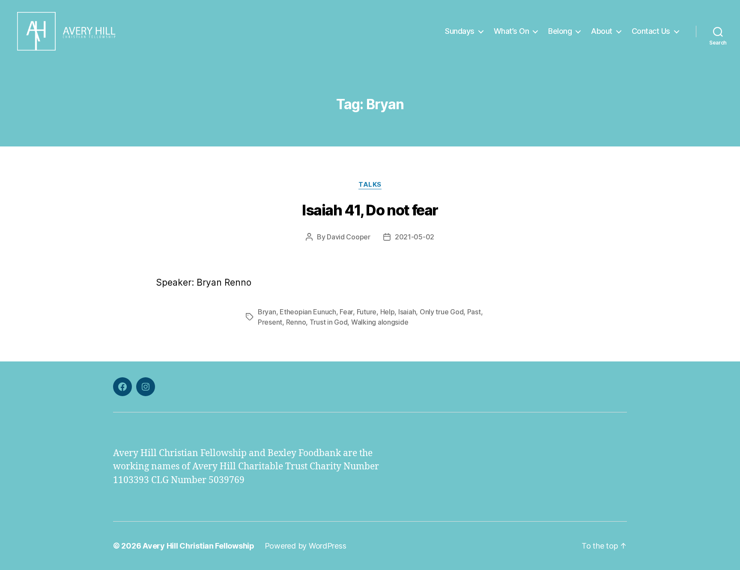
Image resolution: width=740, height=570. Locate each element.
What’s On (511, 31)
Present (270, 322)
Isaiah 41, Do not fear (370, 210)
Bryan (267, 311)
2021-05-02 (414, 237)
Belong (560, 31)
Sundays (459, 31)
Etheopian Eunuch (308, 311)
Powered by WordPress (305, 545)
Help (387, 311)
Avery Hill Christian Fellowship (198, 545)
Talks (370, 184)
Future (366, 311)
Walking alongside (379, 322)
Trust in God (329, 322)
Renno (296, 322)
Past (474, 311)
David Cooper (348, 237)
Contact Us (651, 31)
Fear (346, 311)
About (601, 31)
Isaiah (407, 311)
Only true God (442, 311)
